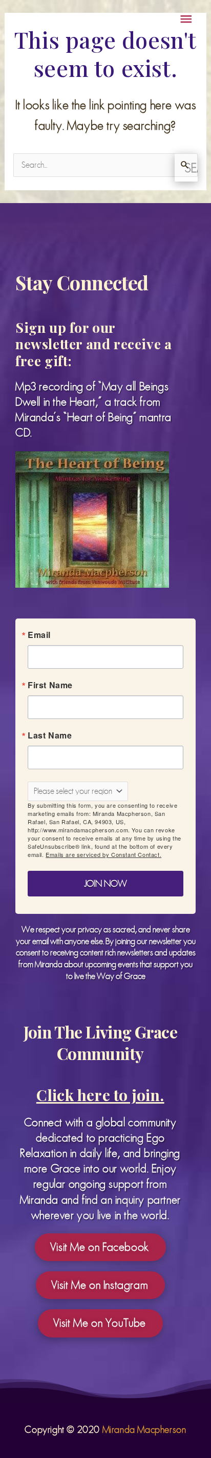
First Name (63, 237)
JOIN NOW (105, 503)
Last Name (62, 288)
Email (52, 338)
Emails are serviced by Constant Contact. (104, 470)
